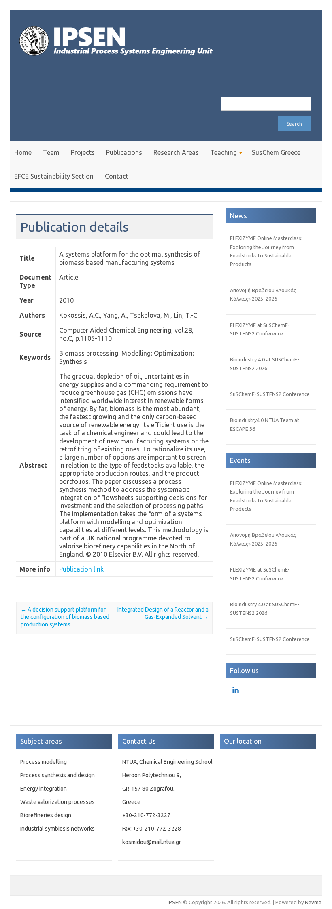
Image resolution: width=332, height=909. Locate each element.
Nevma (313, 902)
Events (240, 460)
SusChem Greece (276, 152)
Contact (116, 176)
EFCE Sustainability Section (54, 176)
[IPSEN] (123, 60)
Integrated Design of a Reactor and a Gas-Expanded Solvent (163, 613)
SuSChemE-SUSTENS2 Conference (270, 394)
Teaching (223, 152)
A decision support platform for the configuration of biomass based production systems (65, 616)
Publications (124, 152)
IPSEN (175, 902)
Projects (83, 152)
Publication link (81, 569)
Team (51, 152)
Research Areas (176, 152)
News (238, 215)
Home (23, 152)
